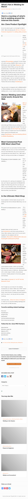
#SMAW (4, 136)
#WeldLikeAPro (17, 236)
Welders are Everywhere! (9, 475)
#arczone (15, 134)
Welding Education (14, 342)
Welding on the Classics (9, 421)
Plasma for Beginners (8, 448)
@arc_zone (25, 44)
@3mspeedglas (9, 61)
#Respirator (18, 65)
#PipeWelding (10, 136)
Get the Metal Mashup (14, 363)
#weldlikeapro (18, 81)
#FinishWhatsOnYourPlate (12, 238)
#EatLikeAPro (10, 236)
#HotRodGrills (6, 231)
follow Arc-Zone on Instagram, (17, 299)
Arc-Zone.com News (6, 342)
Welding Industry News (17, 419)
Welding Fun (20, 342)
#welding (20, 134)
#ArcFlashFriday (17, 128)
